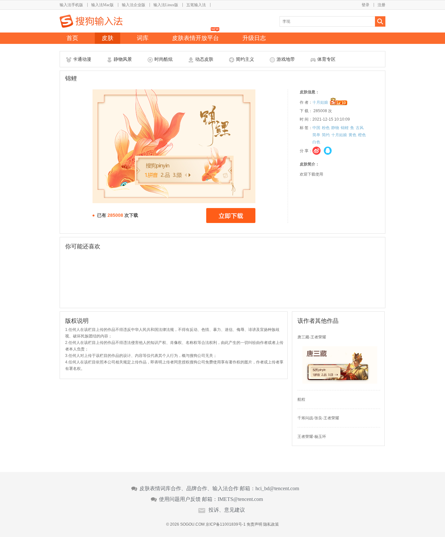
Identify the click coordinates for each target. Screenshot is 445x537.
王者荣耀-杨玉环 (311, 436)
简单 (316, 135)
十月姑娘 (320, 102)
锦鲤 (345, 127)
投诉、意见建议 (226, 510)
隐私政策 (271, 524)
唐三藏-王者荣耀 (311, 337)
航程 (301, 399)
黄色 (352, 135)
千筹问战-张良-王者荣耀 (318, 418)
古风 (360, 127)
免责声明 (254, 524)
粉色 (326, 127)
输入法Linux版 (165, 5)
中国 (316, 127)
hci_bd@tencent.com (277, 488)
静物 (335, 127)
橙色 (362, 135)
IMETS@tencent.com (240, 499)
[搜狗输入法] (91, 21)
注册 (381, 5)
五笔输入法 (196, 5)
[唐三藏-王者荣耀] (339, 382)
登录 (365, 5)
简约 (326, 135)
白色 (316, 142)
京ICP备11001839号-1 (226, 524)
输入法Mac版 (102, 5)
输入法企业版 (133, 5)
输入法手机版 (71, 5)
